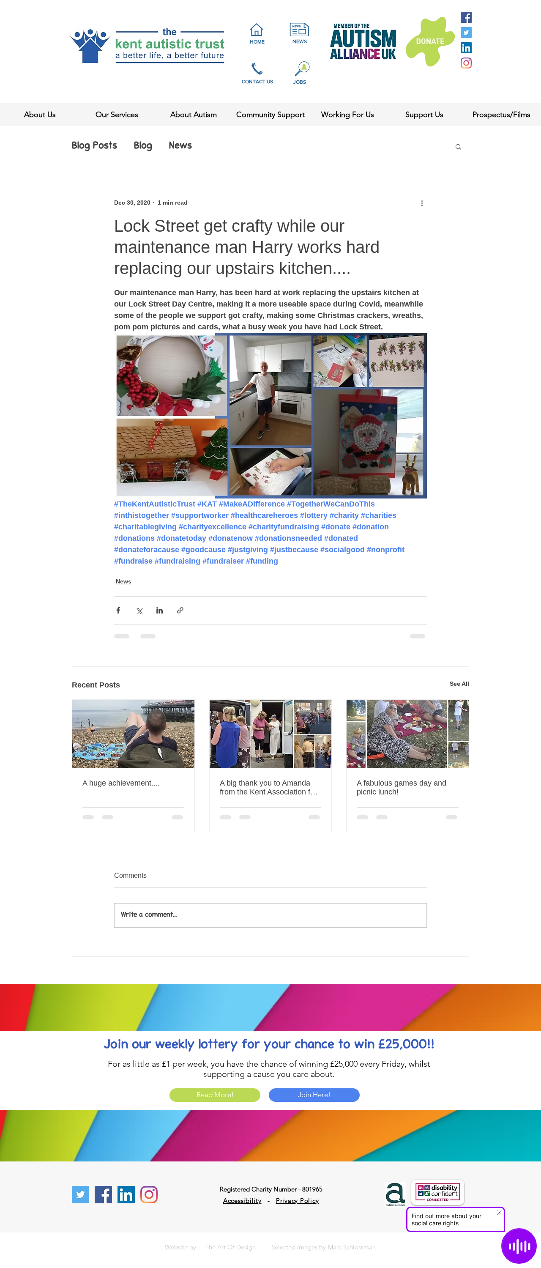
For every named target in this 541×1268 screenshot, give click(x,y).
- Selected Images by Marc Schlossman (316, 1247)
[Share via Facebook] (118, 610)
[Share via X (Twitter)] (139, 610)
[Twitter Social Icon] (466, 32)
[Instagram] (466, 63)
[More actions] (422, 202)
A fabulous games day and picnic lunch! (401, 787)
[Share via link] (180, 610)
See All (459, 683)
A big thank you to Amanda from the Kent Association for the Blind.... (268, 788)
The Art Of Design (231, 1247)
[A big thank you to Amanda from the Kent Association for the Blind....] (271, 734)
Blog (143, 146)
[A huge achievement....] (133, 734)
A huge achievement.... (121, 783)
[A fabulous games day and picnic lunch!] (408, 734)
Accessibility (242, 1201)
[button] (458, 146)
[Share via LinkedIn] (160, 610)
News (180, 146)
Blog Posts (94, 146)
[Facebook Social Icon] (466, 17)
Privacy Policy (297, 1201)
